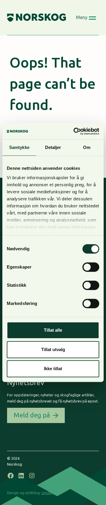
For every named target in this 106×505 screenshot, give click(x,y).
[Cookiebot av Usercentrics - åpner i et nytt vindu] (74, 131)
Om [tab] (86, 147)
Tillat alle (53, 330)
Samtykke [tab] (19, 147)
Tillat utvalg (53, 349)
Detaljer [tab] (53, 147)
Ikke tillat (53, 368)
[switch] (90, 267)
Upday (47, 493)
